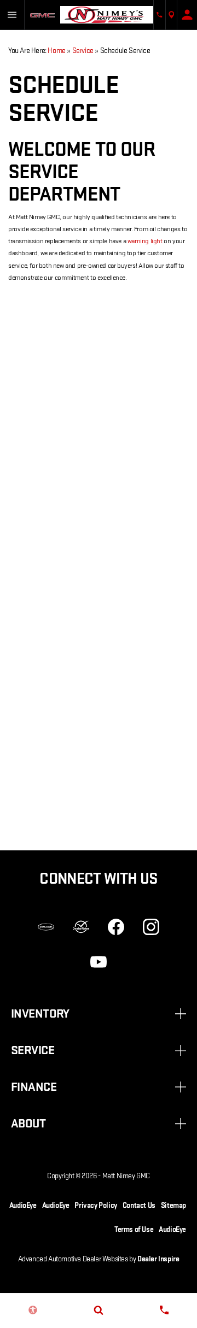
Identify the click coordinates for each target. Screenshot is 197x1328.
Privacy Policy (95, 1205)
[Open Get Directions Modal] (172, 15)
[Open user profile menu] (187, 14)
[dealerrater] (81, 927)
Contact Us (139, 1205)
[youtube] (98, 962)
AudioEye (23, 1205)
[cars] (46, 927)
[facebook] (116, 927)
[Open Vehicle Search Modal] (98, 1310)
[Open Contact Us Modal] (159, 15)
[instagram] (151, 927)
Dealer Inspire (158, 1259)
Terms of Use (133, 1229)
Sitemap (173, 1205)
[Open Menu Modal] (12, 15)
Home (56, 50)
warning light (145, 241)
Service (83, 50)
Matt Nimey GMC (126, 1175)
